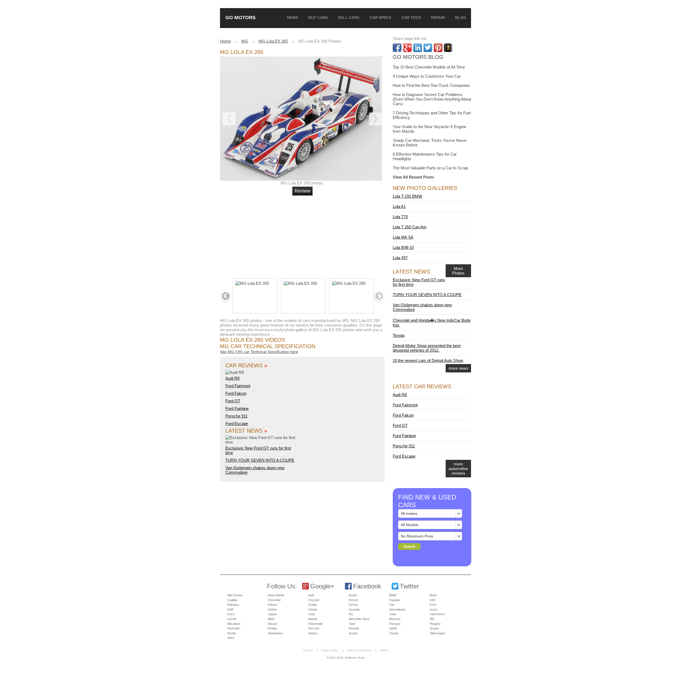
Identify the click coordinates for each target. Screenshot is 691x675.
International (397, 609)
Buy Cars (318, 17)
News (292, 17)
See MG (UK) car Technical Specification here (259, 352)
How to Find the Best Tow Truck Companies (431, 85)
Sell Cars (348, 17)
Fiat (391, 604)
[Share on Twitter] (428, 47)
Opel (352, 623)
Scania (434, 628)
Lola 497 (400, 257)
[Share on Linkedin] (417, 47)
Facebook (367, 586)
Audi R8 (232, 378)
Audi (311, 595)
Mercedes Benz (359, 619)
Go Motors (240, 17)
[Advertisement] (303, 234)
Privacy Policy (329, 650)
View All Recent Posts (413, 177)
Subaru (313, 633)
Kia (351, 614)
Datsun (272, 604)
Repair (438, 17)
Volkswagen (437, 633)
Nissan (272, 623)
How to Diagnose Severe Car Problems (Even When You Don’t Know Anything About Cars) (432, 99)
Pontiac (272, 628)
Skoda (231, 633)
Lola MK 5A (403, 237)
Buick (433, 595)
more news (458, 368)
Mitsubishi (233, 623)
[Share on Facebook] (397, 47)
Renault (354, 628)
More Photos (458, 270)
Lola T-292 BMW (407, 196)
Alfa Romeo (234, 595)
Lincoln (231, 619)
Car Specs (380, 17)
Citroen (353, 600)
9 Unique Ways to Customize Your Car (427, 76)
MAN (271, 619)
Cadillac (232, 600)
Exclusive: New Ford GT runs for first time (258, 450)
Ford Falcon (235, 393)
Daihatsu (233, 604)
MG (432, 619)
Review (302, 191)
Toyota (398, 335)
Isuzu (433, 609)
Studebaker (275, 633)
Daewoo (394, 600)
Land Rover (437, 614)
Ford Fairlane (237, 408)
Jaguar (272, 614)
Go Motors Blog (418, 57)
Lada (392, 614)
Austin (353, 595)
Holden (272, 609)
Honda (312, 609)
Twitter (409, 586)
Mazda (312, 619)
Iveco (231, 614)
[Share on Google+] (407, 47)
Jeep (311, 614)
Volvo (230, 637)
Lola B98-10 (403, 247)
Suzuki (353, 633)
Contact (308, 650)
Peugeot (435, 623)
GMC (230, 609)
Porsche (313, 628)
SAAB (393, 628)
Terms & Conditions (359, 650)
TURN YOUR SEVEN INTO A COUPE (259, 460)
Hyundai (354, 609)
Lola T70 (400, 216)
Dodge (312, 604)
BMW (392, 595)
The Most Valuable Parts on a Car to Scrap (430, 168)
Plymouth (233, 628)
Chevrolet (274, 600)
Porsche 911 (236, 416)
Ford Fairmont (237, 385)
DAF (433, 600)
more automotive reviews (458, 468)
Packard (394, 623)
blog (460, 17)
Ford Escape (236, 423)
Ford (433, 604)
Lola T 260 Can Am (409, 227)
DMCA (384, 650)
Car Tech (411, 17)
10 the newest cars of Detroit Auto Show (428, 360)
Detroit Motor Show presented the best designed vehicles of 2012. (426, 347)
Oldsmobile (315, 623)
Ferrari (353, 604)
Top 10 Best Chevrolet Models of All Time (429, 67)
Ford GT (232, 401)
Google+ (322, 586)
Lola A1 (399, 206)
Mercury (394, 619)
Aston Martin (276, 595)
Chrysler (314, 600)
